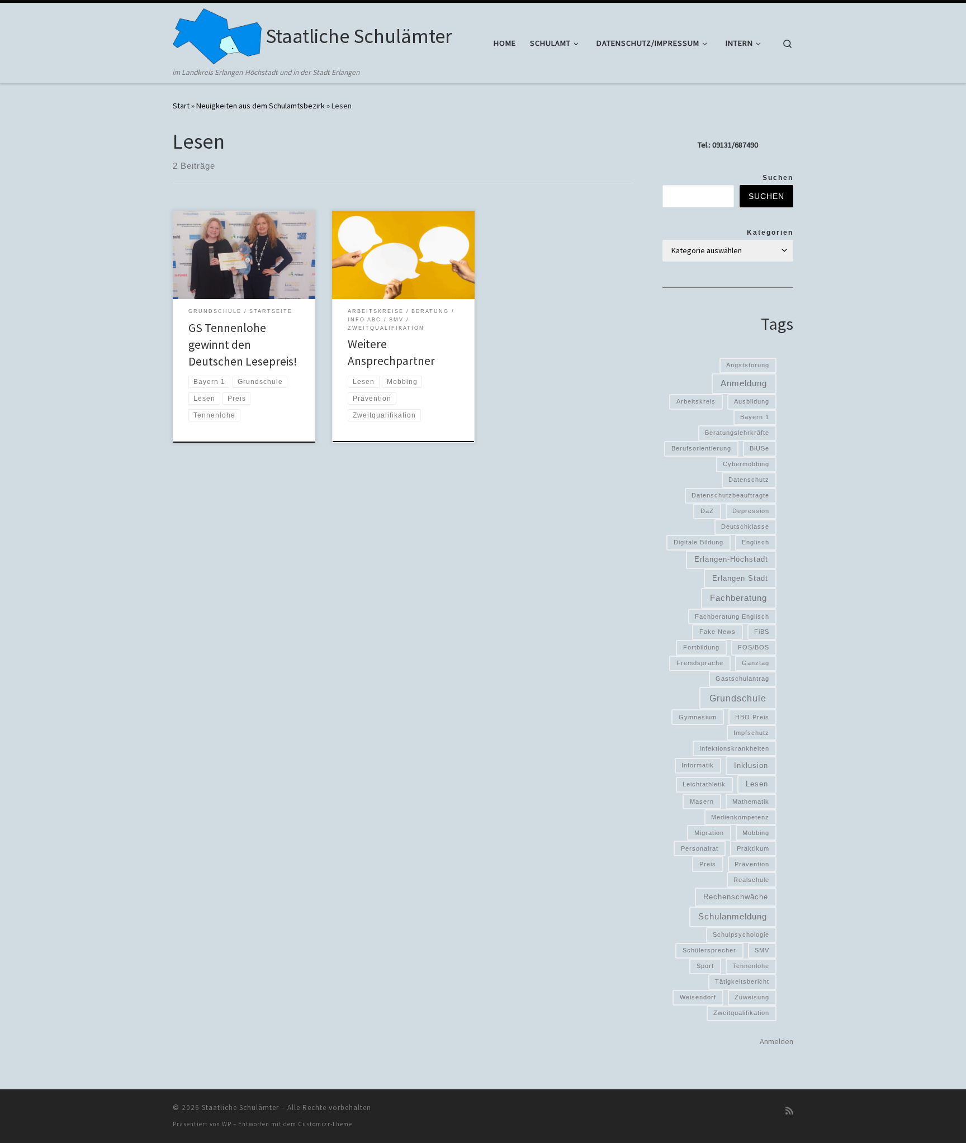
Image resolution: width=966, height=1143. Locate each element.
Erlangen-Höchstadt (731, 559)
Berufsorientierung (701, 448)
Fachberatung (738, 598)
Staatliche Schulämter (240, 1107)
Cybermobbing (746, 464)
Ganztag (755, 663)
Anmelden (776, 1041)
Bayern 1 (754, 417)
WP (226, 1124)
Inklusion (751, 765)
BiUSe (759, 448)
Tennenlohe (750, 965)
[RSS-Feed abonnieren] (789, 1111)
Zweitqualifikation (741, 1012)
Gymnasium (698, 717)
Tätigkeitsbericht (742, 981)
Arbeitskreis (696, 401)
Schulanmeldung (732, 916)
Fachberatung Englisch (732, 616)
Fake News (717, 631)
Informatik (697, 765)
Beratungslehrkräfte (737, 432)
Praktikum (753, 848)
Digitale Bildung (698, 542)
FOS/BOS (753, 647)
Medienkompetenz (740, 817)
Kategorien (770, 232)
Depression (750, 511)
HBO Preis (752, 717)
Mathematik (750, 801)
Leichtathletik (704, 784)
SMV (762, 950)
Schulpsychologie (741, 934)
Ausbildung (751, 401)
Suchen (778, 178)
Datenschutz (748, 479)
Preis (707, 864)
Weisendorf (698, 997)
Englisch (755, 542)
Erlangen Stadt (740, 578)
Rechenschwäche (735, 897)
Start (181, 106)
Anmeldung (744, 383)
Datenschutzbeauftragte (730, 495)
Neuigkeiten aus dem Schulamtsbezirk (260, 106)
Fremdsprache (699, 663)
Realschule (751, 879)
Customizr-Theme (325, 1124)
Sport (705, 965)
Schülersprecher (709, 950)
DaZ (707, 511)
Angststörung (747, 365)
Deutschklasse (745, 526)
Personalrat (699, 848)
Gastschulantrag (742, 678)
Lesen (757, 784)
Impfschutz (751, 732)
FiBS (761, 631)
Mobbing (755, 832)
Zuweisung (752, 997)
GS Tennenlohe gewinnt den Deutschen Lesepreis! (242, 344)
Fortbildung (701, 647)
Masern (702, 801)
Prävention (752, 864)
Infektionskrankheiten (734, 748)
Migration (709, 832)
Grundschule (737, 698)
